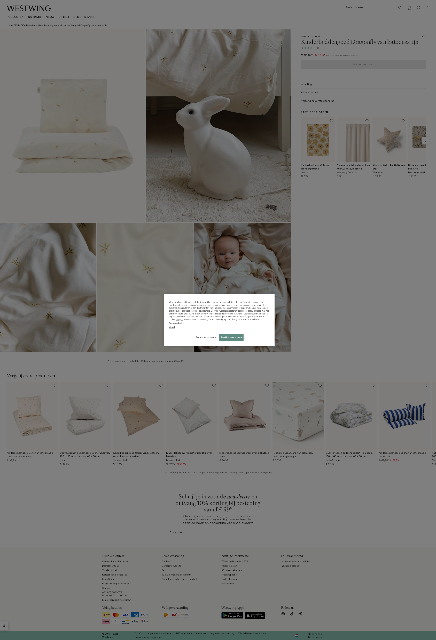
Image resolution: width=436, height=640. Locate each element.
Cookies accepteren (231, 337)
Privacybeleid (175, 323)
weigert (179, 319)
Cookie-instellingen (206, 337)
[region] (219, 320)
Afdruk (172, 327)
